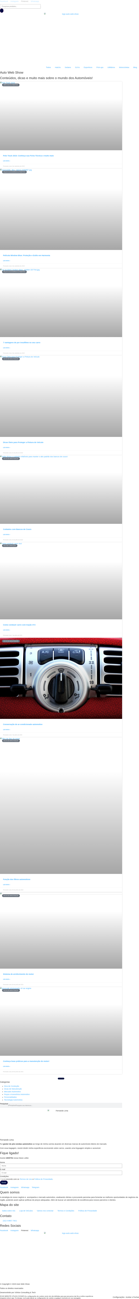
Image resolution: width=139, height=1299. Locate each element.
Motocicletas (124, 67)
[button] (61, 1078)
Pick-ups (99, 67)
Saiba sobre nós (8, 1211)
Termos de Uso (26, 1179)
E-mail (2, 1169)
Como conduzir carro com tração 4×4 (19, 625)
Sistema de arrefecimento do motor (18, 974)
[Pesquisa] (1, 11)
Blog (135, 67)
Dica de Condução (11, 1086)
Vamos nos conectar (45, 1211)
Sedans (68, 67)
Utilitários (111, 67)
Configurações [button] (119, 1297)
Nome (2, 1162)
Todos (48, 67)
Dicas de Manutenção (13, 1089)
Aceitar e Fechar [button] (132, 1297)
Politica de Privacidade (43, 1179)
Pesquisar (4, 1104)
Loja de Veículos (26, 1211)
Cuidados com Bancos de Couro (17, 529)
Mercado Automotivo (12, 1092)
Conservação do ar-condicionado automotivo (22, 724)
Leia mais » (6, 161)
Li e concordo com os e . (27, 1179)
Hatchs (58, 67)
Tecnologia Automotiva (13, 1100)
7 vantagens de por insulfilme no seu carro (21, 343)
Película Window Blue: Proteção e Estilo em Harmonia (26, 255)
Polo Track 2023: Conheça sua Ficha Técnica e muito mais (28, 156)
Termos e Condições (65, 1211)
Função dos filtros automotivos (16, 879)
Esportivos (88, 67)
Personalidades (10, 1097)
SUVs (77, 67)
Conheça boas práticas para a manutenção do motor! (26, 1061)
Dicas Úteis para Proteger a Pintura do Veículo (23, 442)
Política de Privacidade (87, 1211)
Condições (4, 1176)
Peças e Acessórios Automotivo (17, 1094)
